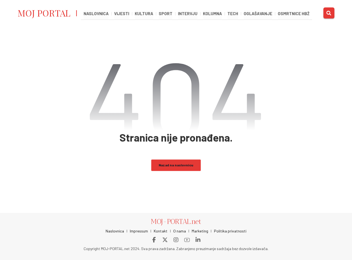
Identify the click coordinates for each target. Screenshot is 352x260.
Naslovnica (115, 231)
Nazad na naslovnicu (176, 165)
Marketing (200, 231)
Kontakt (160, 231)
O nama (179, 231)
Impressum (139, 231)
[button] (328, 12)
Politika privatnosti (230, 231)
